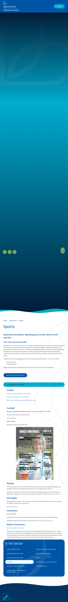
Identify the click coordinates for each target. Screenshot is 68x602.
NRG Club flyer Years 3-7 (54, 494)
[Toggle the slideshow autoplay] (14, 252)
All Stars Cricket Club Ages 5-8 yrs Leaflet (19, 393)
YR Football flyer (12, 418)
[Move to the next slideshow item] (9, 252)
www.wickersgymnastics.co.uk (15, 528)
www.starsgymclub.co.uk (46, 520)
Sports (21, 320)
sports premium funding (15, 375)
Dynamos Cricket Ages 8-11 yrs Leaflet (18, 397)
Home (5, 320)
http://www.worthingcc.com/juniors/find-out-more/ (21, 400)
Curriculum (13, 320)
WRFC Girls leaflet (12, 506)
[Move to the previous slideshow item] (5, 252)
